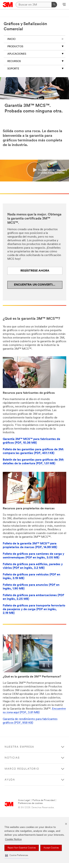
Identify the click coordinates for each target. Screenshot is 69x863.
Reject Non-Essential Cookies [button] (22, 848)
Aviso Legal (24, 800)
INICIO (11, 39)
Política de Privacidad (43, 800)
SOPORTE (13, 68)
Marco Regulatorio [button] (22, 769)
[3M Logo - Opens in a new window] (8, 4)
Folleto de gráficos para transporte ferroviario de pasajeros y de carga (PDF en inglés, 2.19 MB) (34, 609)
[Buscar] (54, 4)
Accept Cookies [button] (51, 848)
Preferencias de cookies (30, 803)
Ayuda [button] (10, 779)
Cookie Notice (13, 839)
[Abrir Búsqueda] (64, 4)
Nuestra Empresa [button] (19, 747)
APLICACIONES (16, 54)
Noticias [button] (12, 757)
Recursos (14, 61)
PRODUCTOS (15, 46)
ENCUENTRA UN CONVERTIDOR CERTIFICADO (38, 284)
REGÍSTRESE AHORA (34, 270)
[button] (16, 855)
